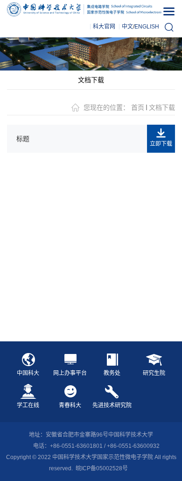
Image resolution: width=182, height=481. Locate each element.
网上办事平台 (70, 373)
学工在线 (28, 405)
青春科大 (70, 405)
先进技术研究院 (112, 405)
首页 (137, 107)
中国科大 (28, 373)
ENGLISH (146, 26)
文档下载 (91, 80)
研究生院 (154, 373)
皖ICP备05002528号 (102, 468)
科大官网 (104, 26)
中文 (127, 26)
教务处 (112, 373)
